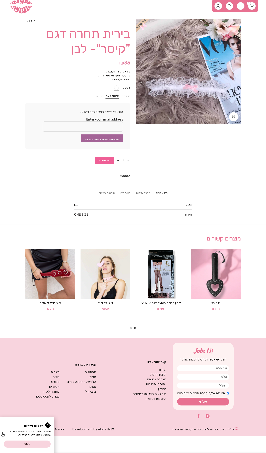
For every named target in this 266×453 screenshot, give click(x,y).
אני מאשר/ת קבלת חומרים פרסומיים (201, 393)
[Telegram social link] (109, 176)
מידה (127, 96)
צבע (127, 87)
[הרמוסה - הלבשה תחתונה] (21, 6)
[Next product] (27, 21)
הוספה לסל (104, 160)
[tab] (162, 191)
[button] (3, 435)
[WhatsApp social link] (114, 176)
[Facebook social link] (118, 176)
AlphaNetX (106, 429)
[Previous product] (34, 21)
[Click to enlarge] (233, 116)
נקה (98, 96)
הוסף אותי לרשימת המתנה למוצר (102, 139)
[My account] (218, 6)
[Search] (229, 6)
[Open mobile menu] (240, 6)
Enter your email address (104, 119)
